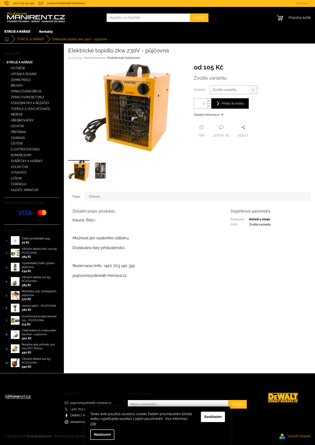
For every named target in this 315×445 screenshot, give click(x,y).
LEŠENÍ (16, 178)
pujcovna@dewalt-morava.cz (90, 403)
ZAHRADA (18, 138)
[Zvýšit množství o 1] (209, 100)
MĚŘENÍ (16, 114)
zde (93, 423)
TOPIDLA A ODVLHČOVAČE (30, 109)
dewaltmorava (80, 422)
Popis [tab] (76, 196)
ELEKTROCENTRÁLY (25, 149)
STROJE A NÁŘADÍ (19, 62)
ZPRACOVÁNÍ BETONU (27, 97)
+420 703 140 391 (82, 409)
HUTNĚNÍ (18, 68)
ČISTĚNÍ (17, 143)
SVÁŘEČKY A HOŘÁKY (26, 161)
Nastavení (102, 434)
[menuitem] (17, 31)
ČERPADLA (18, 184)
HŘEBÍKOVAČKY (22, 120)
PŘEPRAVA (18, 132)
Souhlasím (213, 417)
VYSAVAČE (19, 172)
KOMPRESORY (21, 155)
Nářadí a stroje (259, 219)
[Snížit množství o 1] (209, 105)
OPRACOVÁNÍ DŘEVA (26, 91)
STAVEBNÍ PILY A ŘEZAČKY (30, 103)
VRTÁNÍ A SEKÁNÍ (23, 74)
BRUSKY (17, 85)
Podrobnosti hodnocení (123, 58)
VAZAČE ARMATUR (24, 190)
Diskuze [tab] (94, 196)
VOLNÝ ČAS (19, 167)
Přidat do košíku (233, 103)
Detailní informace (207, 114)
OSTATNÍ (17, 126)
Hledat (199, 17)
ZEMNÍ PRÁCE (21, 80)
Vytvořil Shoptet (299, 436)
